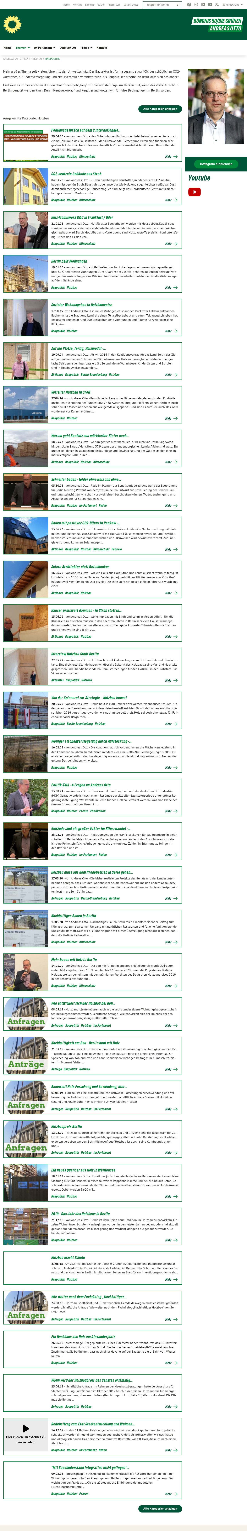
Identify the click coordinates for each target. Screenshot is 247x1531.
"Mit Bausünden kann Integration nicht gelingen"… (90, 1467)
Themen (36, 58)
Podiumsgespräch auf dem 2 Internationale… (86, 130)
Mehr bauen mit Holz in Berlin (74, 959)
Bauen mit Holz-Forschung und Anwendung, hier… (89, 1086)
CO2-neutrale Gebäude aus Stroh (76, 174)
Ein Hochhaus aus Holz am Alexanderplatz (83, 1336)
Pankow (117, 549)
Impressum (114, 4)
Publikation (98, 811)
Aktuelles (57, 680)
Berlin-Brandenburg (94, 375)
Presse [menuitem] (84, 48)
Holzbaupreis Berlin (66, 1126)
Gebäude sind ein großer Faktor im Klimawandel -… (91, 828)
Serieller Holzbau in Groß (71, 392)
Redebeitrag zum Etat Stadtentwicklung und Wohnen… (93, 1424)
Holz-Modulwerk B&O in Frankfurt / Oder (82, 217)
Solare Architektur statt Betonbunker (80, 566)
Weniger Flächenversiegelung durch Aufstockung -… (91, 741)
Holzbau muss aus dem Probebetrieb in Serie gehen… (92, 872)
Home (66, 4)
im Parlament (88, 505)
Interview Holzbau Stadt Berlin (75, 654)
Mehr (168, 156)
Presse (83, 811)
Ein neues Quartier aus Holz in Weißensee (83, 1170)
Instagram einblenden (216, 164)
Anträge (56, 1069)
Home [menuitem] (7, 48)
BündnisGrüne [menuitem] (230, 4)
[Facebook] (189, 4)
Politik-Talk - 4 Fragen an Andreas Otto (81, 785)
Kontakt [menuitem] (102, 48)
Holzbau (72, 156)
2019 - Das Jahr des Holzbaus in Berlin (80, 1214)
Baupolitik (52, 58)
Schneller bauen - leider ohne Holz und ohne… (86, 479)
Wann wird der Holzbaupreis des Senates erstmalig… (92, 1380)
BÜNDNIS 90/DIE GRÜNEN (217, 21)
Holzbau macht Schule (68, 1257)
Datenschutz (131, 4)
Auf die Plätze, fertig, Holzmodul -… (78, 348)
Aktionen (57, 375)
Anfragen (57, 898)
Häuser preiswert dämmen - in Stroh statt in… (86, 610)
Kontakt (77, 4)
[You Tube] (210, 4)
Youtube (199, 178)
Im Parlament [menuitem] (43, 48)
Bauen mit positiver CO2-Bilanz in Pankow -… (86, 523)
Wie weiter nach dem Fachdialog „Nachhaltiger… (89, 1297)
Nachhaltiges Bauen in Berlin (73, 916)
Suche (101, 4)
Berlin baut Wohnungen (69, 261)
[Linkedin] (203, 4)
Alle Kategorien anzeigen (160, 109)
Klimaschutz (87, 156)
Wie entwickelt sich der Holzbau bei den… (83, 1003)
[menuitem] (66, 4)
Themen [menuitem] (21, 48)
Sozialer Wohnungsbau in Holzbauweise (82, 305)
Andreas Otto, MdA (16, 58)
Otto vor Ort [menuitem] (68, 48)
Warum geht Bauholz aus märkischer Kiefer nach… (90, 435)
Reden (103, 505)
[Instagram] (196, 4)
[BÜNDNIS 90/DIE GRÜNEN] (12, 24)
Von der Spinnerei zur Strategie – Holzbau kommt (89, 697)
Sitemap (90, 4)
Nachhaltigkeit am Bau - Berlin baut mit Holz (85, 1043)
